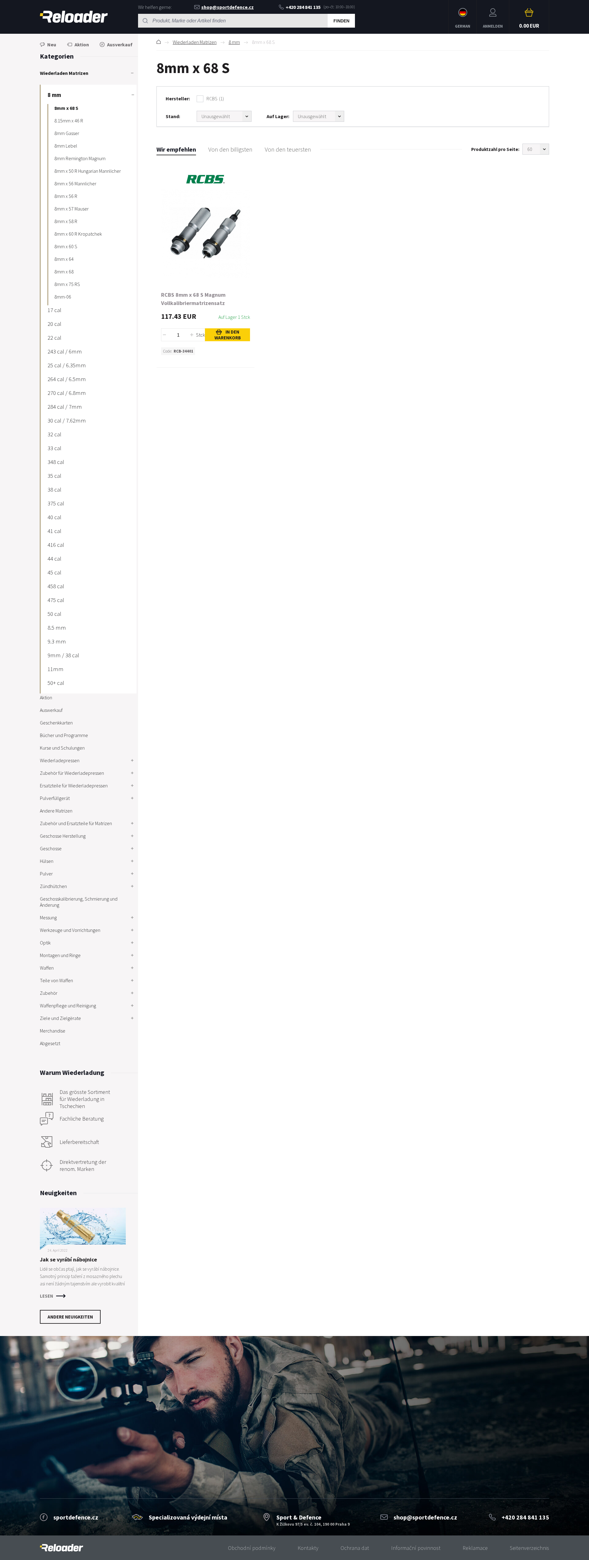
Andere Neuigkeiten (70, 1317)
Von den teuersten (288, 149)
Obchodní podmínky (251, 1547)
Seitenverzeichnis (529, 1547)
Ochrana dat (355, 1547)
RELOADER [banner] (74, 17)
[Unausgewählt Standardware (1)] (224, 116)
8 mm (234, 42)
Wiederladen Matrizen (195, 42)
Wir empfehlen (176, 149)
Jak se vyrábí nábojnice (68, 1259)
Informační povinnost (416, 1547)
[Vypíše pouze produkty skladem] (318, 116)
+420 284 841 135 (303, 7)
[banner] (61, 1548)
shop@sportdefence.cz (227, 7)
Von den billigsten (230, 149)
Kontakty (308, 1547)
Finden (341, 20)
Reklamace (475, 1547)
